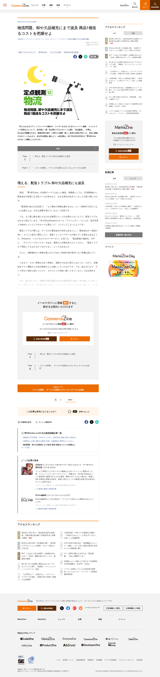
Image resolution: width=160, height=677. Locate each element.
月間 (133, 33)
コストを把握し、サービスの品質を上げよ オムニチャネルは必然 (60, 167)
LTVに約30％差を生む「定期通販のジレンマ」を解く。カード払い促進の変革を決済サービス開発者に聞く (80, 545)
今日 (114, 33)
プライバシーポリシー (126, 660)
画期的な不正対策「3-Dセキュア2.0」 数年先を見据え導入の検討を (49, 437)
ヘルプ (58, 660)
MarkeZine (22, 619)
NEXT (70, 400)
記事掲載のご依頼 (133, 608)
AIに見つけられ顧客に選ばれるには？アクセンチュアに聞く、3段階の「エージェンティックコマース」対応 (39, 566)
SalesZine (42, 619)
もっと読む (25, 447)
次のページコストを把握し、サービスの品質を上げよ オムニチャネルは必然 (58, 388)
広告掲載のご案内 (113, 608)
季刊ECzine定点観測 (71, 52)
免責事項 (91, 660)
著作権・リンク (68, 660)
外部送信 (139, 660)
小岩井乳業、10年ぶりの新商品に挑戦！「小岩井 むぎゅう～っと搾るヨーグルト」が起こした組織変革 (81, 535)
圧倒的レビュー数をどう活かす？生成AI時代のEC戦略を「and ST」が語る (80, 562)
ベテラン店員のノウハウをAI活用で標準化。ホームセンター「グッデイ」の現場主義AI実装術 (80, 571)
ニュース (34, 5)
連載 (51, 5)
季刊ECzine (43, 52)
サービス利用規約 (110, 660)
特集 (58, 5)
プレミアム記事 (55, 52)
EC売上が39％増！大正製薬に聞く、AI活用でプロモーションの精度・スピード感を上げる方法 (39, 545)
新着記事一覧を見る (124, 234)
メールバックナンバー (59, 332)
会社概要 (99, 660)
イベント (67, 5)
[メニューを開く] (5, 5)
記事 (44, 5)
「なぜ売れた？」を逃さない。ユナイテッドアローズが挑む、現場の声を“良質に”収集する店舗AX (39, 577)
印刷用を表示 (26, 422)
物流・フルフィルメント (27, 52)
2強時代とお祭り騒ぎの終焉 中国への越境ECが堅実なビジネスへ (48, 441)
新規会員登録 (42, 339)
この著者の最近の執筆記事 (45, 488)
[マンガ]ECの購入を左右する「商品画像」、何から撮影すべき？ (79, 554)
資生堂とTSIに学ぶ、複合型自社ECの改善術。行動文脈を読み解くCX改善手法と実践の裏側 (38, 535)
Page (25, 167)
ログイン (76, 339)
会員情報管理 (80, 660)
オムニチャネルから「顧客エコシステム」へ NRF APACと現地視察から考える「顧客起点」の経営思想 (122, 217)
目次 (58, 148)
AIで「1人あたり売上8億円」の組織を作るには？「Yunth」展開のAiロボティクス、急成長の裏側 (39, 556)
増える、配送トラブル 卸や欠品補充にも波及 (52, 156)
